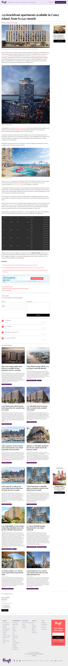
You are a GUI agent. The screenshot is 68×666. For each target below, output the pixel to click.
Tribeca (13, 634)
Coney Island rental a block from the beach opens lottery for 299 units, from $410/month (13, 408)
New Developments (23, 2)
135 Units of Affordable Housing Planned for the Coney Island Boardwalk (36, 528)
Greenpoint (14, 645)
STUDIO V (26, 288)
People (33, 622)
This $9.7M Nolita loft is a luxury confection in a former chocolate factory (59, 36)
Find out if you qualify (6, 460)
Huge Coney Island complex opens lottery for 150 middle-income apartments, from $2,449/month (12, 368)
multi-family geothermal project (38, 55)
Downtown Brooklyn (15, 642)
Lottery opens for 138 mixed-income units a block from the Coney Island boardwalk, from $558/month (12, 447)
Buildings (33, 629)
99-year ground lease (18, 184)
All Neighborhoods (15, 649)
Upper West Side (15, 622)
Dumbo (13, 639)
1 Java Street (12, 205)
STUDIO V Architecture (20, 128)
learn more (29, 378)
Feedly (57, 660)
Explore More (33, 2)
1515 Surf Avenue (7, 288)
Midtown (13, 627)
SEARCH (50, 2)
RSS (61, 660)
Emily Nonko (30, 531)
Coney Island (8, 290)
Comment (30, 301)
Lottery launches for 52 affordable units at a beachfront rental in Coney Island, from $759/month (37, 488)
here (16, 256)
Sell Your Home (34, 632)
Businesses (34, 627)
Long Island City (15, 647)
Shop (29, 2)
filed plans (7, 181)
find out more (29, 586)
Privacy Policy (62, 643)
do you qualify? (5, 382)
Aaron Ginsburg (7, 22)
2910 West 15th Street (16, 288)
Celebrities (4, 632)
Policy (39, 380)
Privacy (41, 660)
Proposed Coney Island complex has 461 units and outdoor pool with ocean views (23, 267)
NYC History (5, 634)
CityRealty (37, 652)
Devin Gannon (5, 371)
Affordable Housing (8, 286)
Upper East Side (15, 624)
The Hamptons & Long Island (27, 622)
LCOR (10, 128)
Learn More (5, 610)
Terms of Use (56, 643)
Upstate (23, 624)
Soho (13, 632)
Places (33, 624)
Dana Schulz (30, 451)
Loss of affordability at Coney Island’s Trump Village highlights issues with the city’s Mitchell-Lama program (13, 528)
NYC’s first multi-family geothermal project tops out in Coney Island (20, 265)
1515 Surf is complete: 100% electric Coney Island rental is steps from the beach (12, 572)
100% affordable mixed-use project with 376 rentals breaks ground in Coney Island (37, 408)
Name (4, 301)
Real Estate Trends (6, 637)
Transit (4, 642)
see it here (4, 586)
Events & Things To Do (6, 629)
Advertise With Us (44, 624)
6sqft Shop (4, 627)
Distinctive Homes (10, 2)
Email (3, 306)
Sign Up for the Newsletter (61, 2)
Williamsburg (14, 644)
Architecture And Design (8, 588)
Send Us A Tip (44, 627)
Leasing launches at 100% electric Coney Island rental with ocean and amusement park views (37, 572)
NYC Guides (17, 2)
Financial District (15, 637)
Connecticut (24, 627)
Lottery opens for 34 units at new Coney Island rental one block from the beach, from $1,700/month (12, 488)
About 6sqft (43, 622)
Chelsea (13, 629)
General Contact (44, 629)
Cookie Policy (46, 660)
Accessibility (52, 660)
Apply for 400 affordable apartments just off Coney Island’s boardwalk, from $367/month (37, 447)
